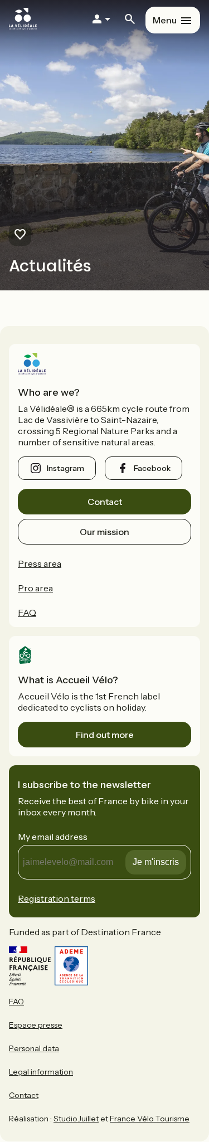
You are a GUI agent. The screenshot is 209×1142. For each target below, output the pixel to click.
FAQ (27, 612)
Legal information (41, 1072)
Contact (105, 501)
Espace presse (35, 1025)
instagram (65, 468)
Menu (165, 20)
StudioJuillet (76, 1119)
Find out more (105, 734)
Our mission (104, 531)
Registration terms (56, 898)
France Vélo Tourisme (149, 1119)
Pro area (35, 588)
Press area (39, 563)
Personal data (34, 1048)
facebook (152, 468)
